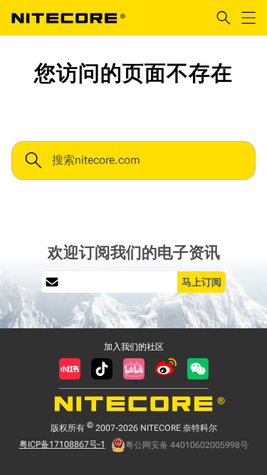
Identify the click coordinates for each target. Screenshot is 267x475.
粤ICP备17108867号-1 (62, 444)
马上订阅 (201, 282)
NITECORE (68, 18)
